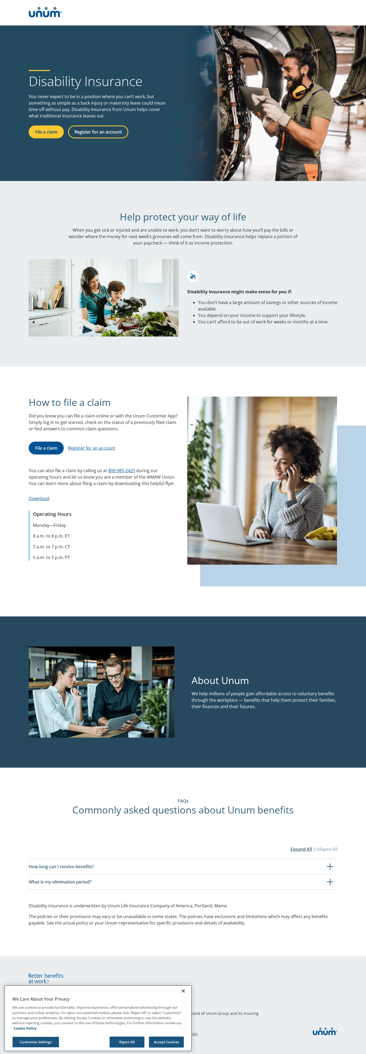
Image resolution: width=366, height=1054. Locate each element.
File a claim (46, 132)
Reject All (127, 1041)
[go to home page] (45, 12)
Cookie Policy (25, 1028)
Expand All (301, 849)
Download (39, 498)
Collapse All (325, 849)
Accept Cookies (166, 1041)
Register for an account (98, 132)
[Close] (183, 991)
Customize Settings (35, 1041)
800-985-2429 (121, 471)
